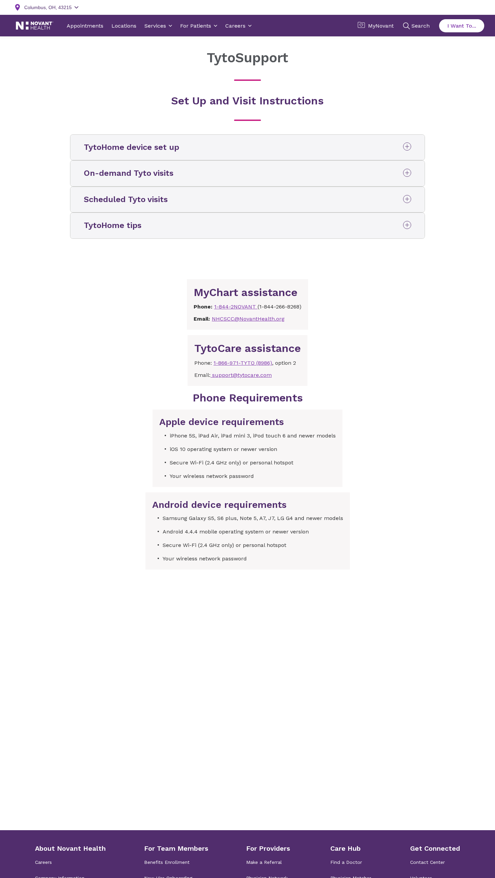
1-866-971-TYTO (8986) (242, 363)
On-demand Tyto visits (128, 173)
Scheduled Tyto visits (126, 199)
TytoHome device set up (131, 147)
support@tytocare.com (241, 375)
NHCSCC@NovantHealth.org (248, 319)
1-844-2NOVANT (236, 306)
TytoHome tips (112, 225)
